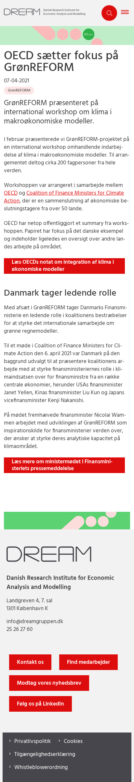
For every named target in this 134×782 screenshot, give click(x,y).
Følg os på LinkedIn (40, 704)
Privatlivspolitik (32, 742)
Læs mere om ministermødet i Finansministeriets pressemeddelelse (62, 465)
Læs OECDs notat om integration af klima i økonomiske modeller (63, 266)
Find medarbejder (88, 662)
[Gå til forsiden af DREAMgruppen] (49, 13)
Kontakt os (30, 662)
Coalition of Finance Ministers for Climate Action (64, 197)
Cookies (73, 742)
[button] (127, 13)
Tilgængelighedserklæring (44, 755)
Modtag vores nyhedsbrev (49, 683)
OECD (11, 193)
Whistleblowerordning (41, 768)
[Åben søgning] (109, 13)
